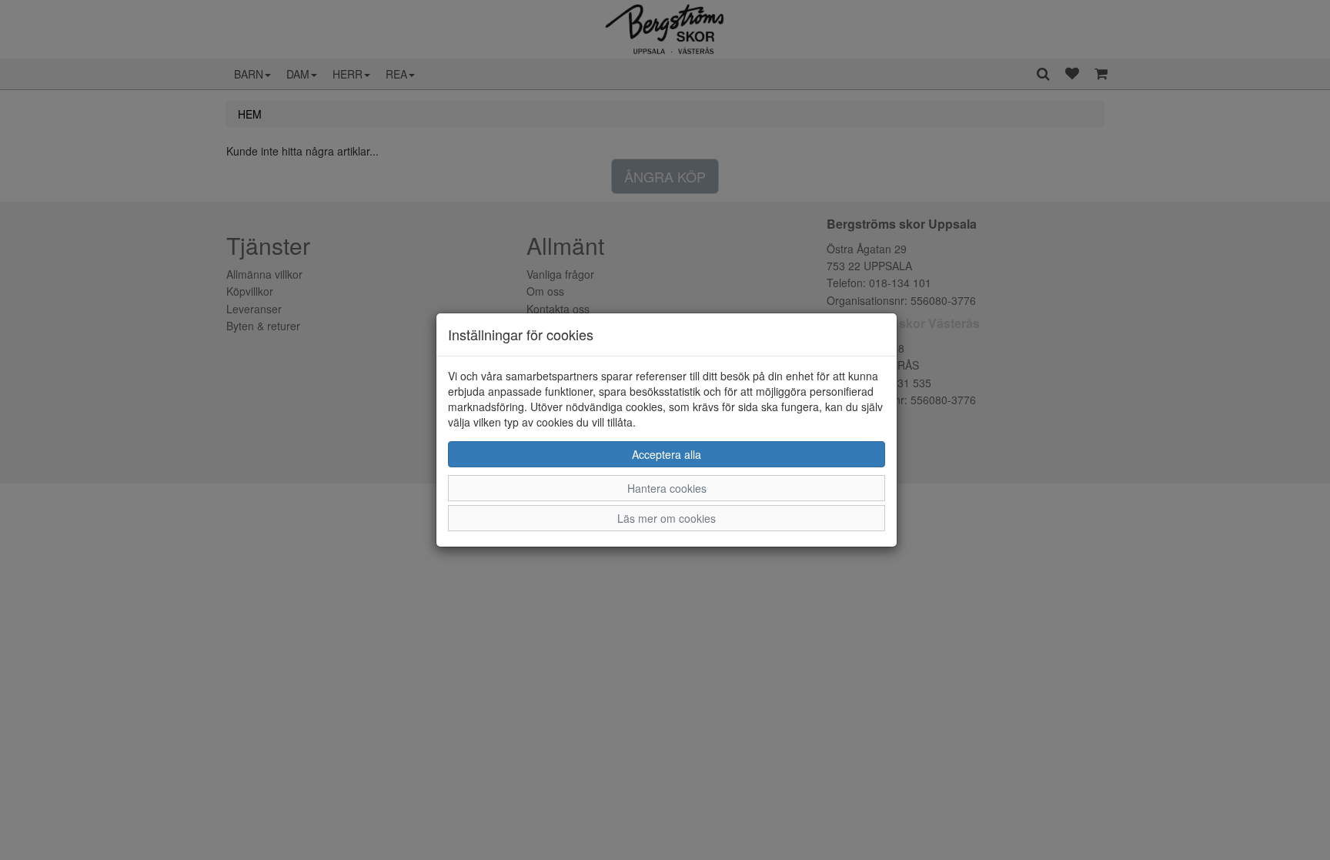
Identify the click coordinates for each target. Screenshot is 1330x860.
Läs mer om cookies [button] (666, 518)
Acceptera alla (666, 454)
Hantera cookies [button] (667, 488)
